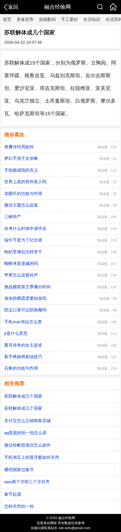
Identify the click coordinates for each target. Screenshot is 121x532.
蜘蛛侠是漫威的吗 (21, 263)
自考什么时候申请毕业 (25, 228)
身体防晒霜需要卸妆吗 (25, 298)
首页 (7, 19)
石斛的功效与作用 (21, 368)
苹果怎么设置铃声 (21, 274)
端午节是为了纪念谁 (23, 240)
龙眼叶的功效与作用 (23, 193)
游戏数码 (47, 19)
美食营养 (25, 19)
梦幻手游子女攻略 (21, 158)
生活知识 (91, 19)
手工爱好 (69, 19)
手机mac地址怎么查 (23, 321)
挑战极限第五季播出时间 (27, 286)
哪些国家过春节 (19, 469)
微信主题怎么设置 (21, 205)
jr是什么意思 (16, 333)
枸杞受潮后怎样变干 (23, 251)
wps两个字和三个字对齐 (27, 481)
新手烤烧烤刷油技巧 (23, 356)
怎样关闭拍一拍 (19, 506)
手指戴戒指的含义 (21, 170)
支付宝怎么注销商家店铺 (27, 420)
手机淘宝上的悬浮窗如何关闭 (31, 457)
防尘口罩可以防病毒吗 (25, 309)
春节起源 (12, 494)
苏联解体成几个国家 (23, 396)
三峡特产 (12, 216)
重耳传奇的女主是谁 (23, 345)
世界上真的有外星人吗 (25, 181)
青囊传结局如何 (19, 146)
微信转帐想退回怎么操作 (27, 445)
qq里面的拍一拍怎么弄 (25, 432)
